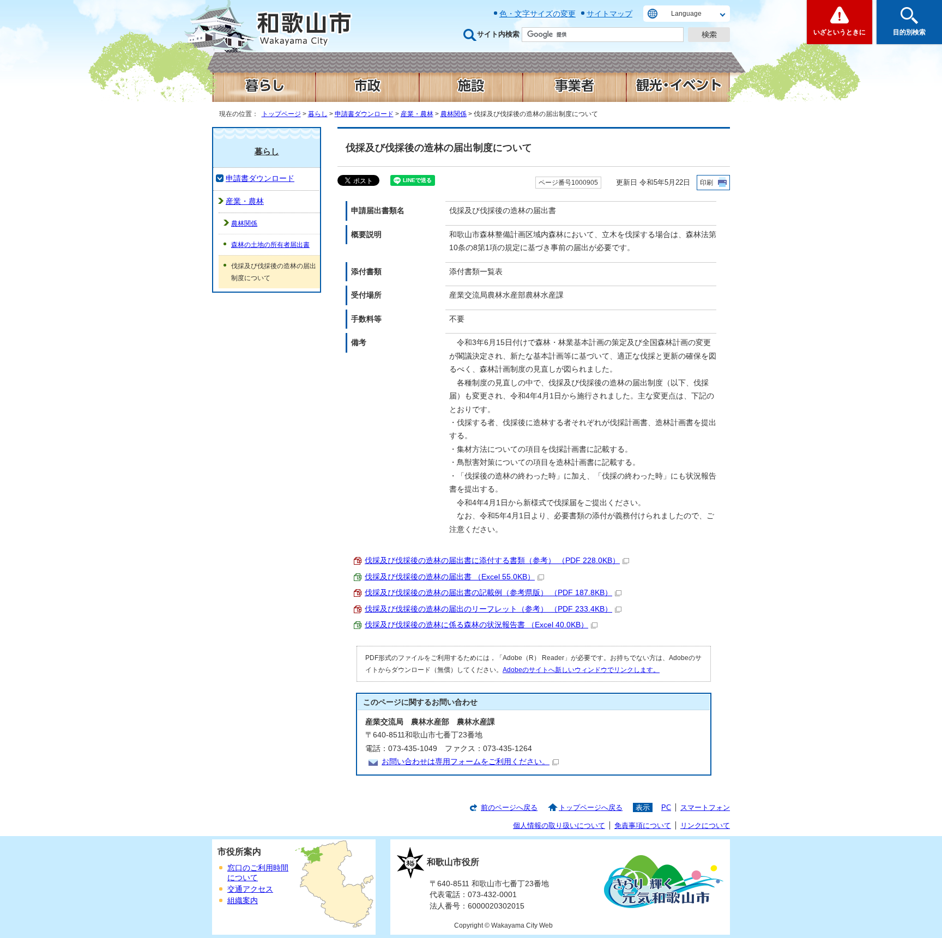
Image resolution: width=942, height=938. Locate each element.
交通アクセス (250, 889)
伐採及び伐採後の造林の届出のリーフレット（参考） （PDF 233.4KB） (488, 609)
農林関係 (453, 114)
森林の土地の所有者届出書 (270, 245)
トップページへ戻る (591, 807)
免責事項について (642, 825)
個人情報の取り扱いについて (559, 825)
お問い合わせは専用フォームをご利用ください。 (466, 762)
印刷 (706, 182)
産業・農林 (417, 114)
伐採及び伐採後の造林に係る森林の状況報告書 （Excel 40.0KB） (476, 625)
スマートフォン (705, 807)
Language (686, 13)
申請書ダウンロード (364, 114)
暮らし (318, 114)
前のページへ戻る (509, 807)
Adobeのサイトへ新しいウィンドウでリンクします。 (581, 670)
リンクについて (705, 825)
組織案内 (242, 901)
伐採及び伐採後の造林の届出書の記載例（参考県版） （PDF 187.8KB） (488, 593)
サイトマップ (609, 13)
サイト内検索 (498, 34)
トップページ (281, 114)
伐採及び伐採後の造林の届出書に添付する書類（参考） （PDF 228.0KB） (492, 560)
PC (666, 807)
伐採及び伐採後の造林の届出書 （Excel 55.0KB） (450, 577)
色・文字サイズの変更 (537, 13)
